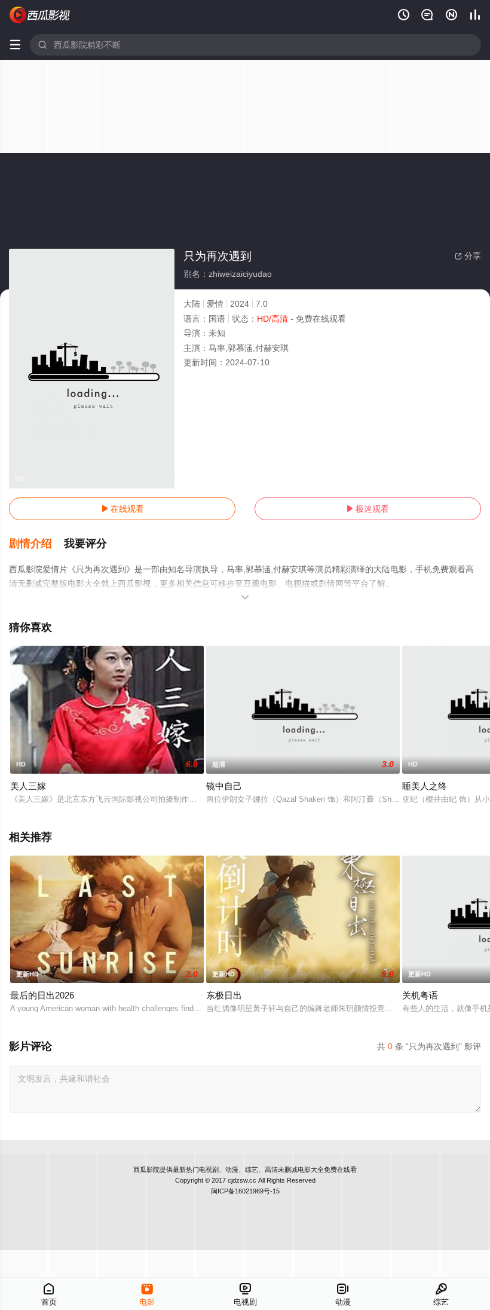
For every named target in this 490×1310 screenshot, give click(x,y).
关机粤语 (420, 995)
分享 (468, 256)
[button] (36, 544)
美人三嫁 (28, 786)
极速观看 (367, 509)
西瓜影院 (146, 1169)
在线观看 (122, 509)
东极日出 (224, 995)
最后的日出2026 (42, 995)
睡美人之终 (424, 786)
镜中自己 (224, 786)
